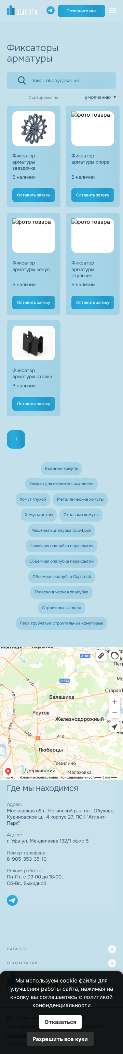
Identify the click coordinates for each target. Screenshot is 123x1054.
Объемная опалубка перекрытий (61, 561)
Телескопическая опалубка (61, 592)
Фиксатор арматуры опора (90, 159)
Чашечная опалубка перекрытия (61, 546)
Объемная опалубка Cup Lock (61, 576)
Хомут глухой (33, 499)
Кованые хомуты (61, 468)
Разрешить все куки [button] (60, 1039)
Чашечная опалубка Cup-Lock (61, 530)
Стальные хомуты (81, 514)
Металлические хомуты (80, 499)
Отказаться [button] (60, 1021)
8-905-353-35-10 (26, 859)
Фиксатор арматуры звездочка (24, 162)
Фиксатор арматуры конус (31, 266)
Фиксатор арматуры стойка (32, 373)
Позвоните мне (82, 11)
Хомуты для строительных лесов (61, 484)
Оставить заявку (33, 195)
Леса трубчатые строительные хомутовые (61, 623)
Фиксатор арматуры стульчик (82, 269)
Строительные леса (61, 607)
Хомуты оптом (39, 514)
